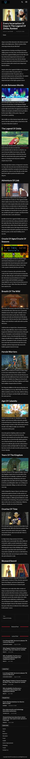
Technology (6, 713)
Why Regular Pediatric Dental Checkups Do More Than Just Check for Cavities (14, 648)
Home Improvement (7, 644)
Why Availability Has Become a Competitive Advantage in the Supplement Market (12, 657)
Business (5, 705)
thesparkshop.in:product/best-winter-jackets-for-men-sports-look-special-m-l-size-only (15, 718)
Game (4, 35)
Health (4, 651)
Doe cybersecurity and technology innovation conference (13, 710)
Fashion (5, 722)
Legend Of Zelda (7, 618)
